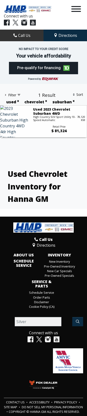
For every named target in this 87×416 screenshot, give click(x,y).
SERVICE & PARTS (41, 284)
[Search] (77, 321)
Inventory (59, 255)
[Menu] (76, 9)
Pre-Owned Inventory (59, 266)
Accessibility (39, 402)
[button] (43, 68)
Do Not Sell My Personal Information (52, 407)
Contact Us (15, 402)
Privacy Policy (66, 402)
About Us (24, 255)
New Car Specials (59, 271)
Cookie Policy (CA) (41, 306)
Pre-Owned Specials (59, 275)
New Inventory (59, 261)
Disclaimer (41, 302)
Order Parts (41, 297)
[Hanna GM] (27, 8)
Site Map (11, 407)
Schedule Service (24, 263)
